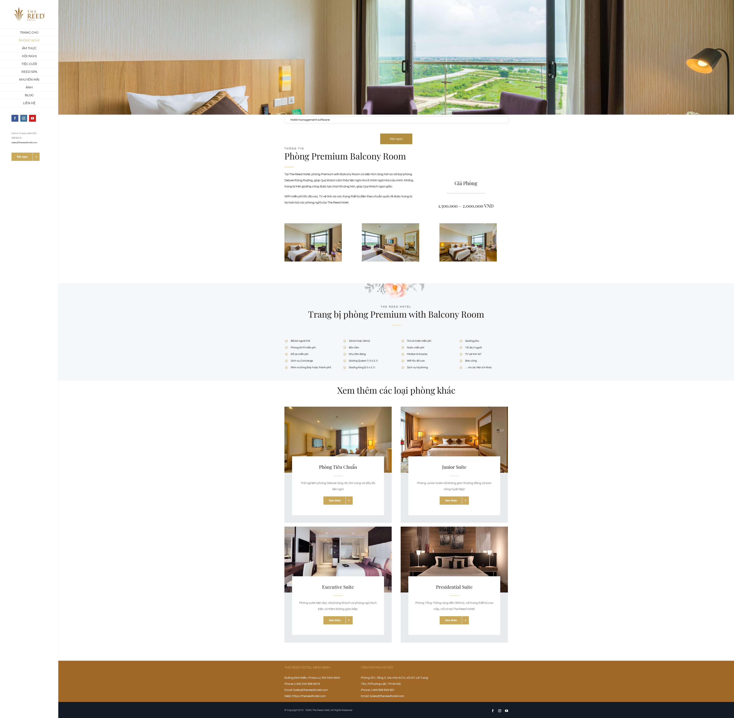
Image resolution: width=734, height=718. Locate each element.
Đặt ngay (396, 138)
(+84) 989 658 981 (383, 689)
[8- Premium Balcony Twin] (468, 224)
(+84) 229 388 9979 (307, 683)
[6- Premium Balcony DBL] (313, 224)
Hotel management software (310, 119)
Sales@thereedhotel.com (310, 689)
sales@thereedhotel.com (24, 142)
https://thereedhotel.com (309, 696)
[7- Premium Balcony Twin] (390, 224)
